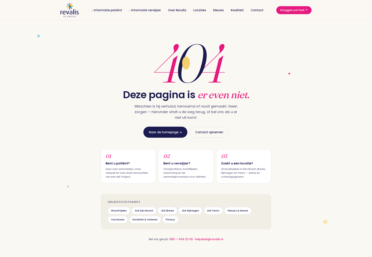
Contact (257, 10)
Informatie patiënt (108, 10)
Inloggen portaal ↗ (294, 10)
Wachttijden (119, 210)
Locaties (199, 10)
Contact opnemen (209, 132)
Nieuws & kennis (238, 210)
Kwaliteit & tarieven (145, 219)
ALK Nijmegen (190, 210)
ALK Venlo (213, 210)
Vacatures (117, 219)
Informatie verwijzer (146, 10)
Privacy (170, 219)
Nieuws (218, 10)
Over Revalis (177, 10)
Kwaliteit (237, 10)
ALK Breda (167, 210)
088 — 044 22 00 (181, 239)
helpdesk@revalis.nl (209, 239)
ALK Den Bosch (144, 210)
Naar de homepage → (165, 132)
